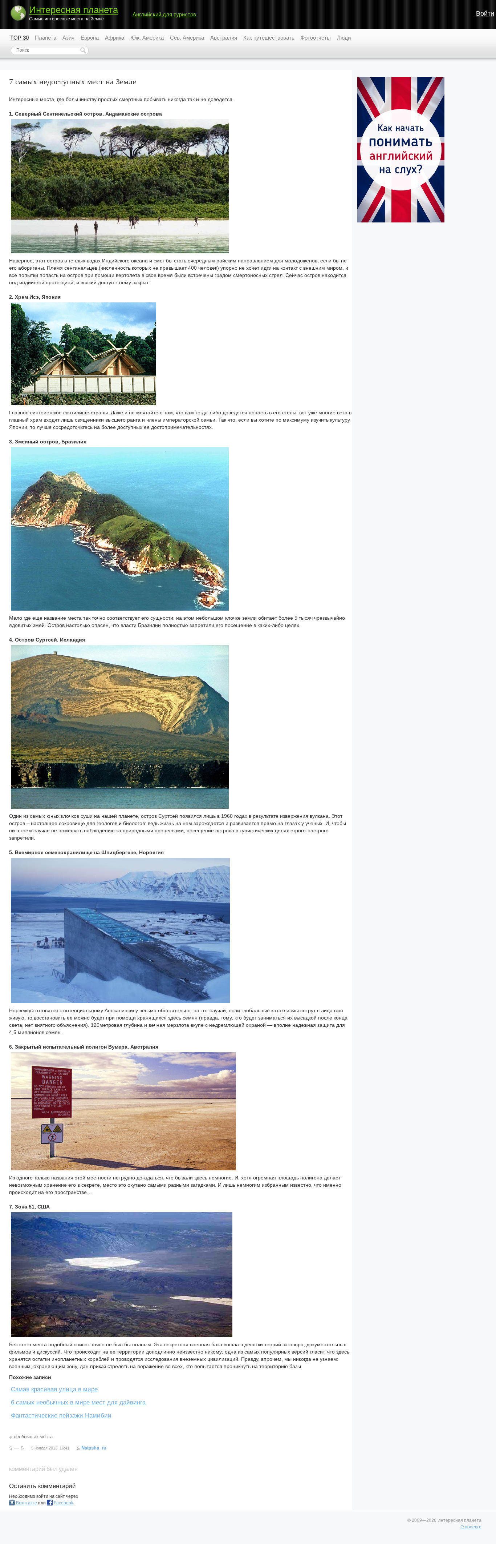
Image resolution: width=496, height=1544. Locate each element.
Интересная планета (73, 9)
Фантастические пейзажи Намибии (61, 1415)
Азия (68, 38)
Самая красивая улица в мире (54, 1389)
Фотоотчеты (316, 38)
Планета (45, 38)
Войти (485, 13)
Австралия (223, 38)
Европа (90, 38)
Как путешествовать (268, 38)
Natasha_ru (93, 1448)
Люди (344, 38)
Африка (114, 38)
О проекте (470, 1526)
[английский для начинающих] (400, 221)
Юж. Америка (147, 38)
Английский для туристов (164, 14)
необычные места (33, 1436)
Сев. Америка (187, 38)
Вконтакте (26, 1502)
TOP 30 (19, 38)
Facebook (63, 1502)
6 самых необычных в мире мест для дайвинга (78, 1402)
